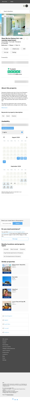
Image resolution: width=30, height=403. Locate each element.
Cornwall (6, 249)
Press (4, 358)
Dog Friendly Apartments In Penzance (13, 253)
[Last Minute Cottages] (6, 5)
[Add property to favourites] (24, 38)
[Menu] (25, 6)
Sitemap (4, 360)
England (6, 320)
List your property (7, 346)
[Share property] (27, 38)
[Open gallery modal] (15, 25)
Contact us (5, 354)
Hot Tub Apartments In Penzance (12, 256)
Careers (4, 342)
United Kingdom (8, 316)
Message (15, 239)
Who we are (5, 339)
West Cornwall (14, 249)
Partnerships (5, 344)
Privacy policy (6, 352)
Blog (4, 356)
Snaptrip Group (10, 394)
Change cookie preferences (9, 348)
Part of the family (7, 1)
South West (7, 324)
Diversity (5, 341)
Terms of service (6, 350)
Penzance (22, 249)
